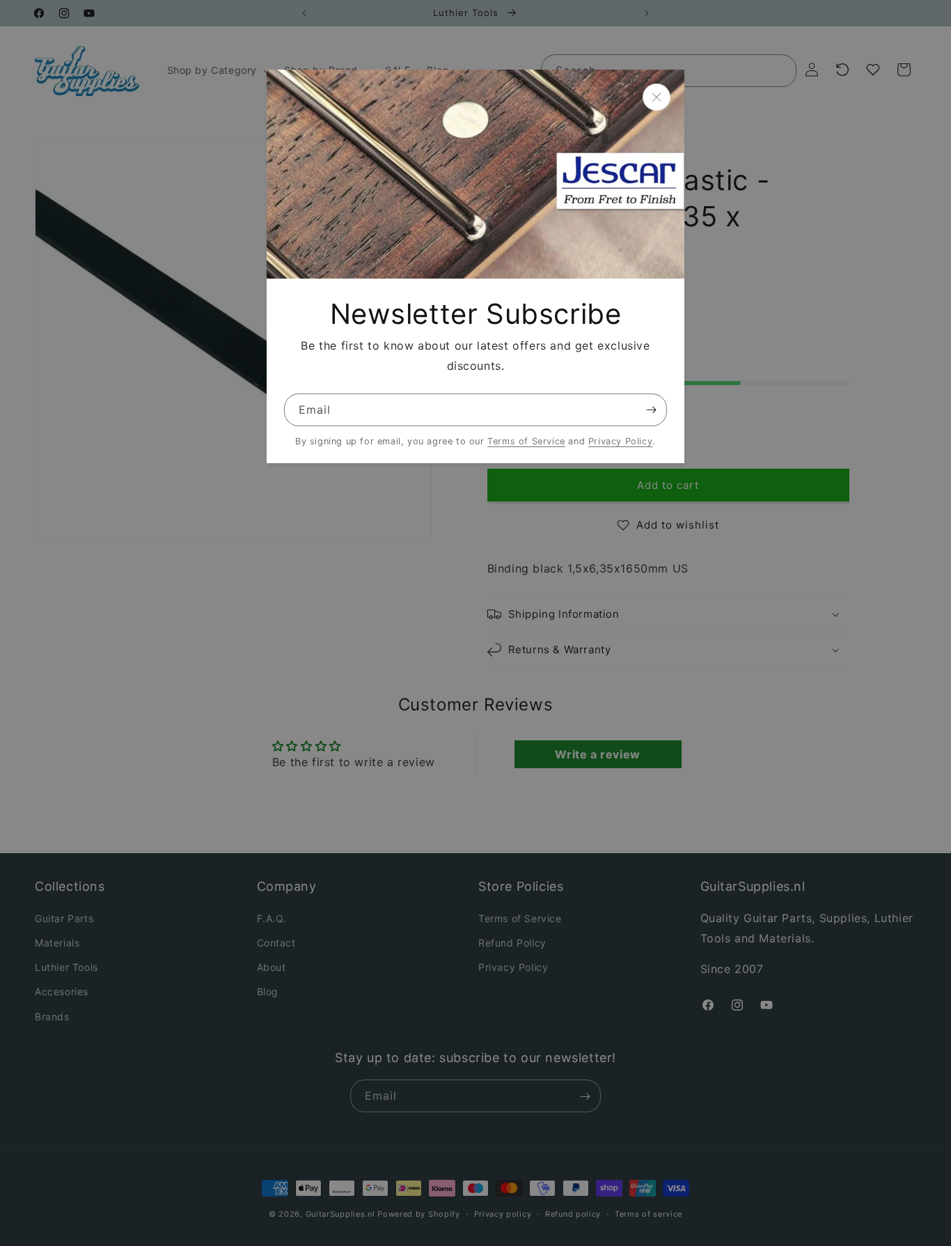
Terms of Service (526, 441)
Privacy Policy (620, 441)
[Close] (656, 97)
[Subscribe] (651, 410)
